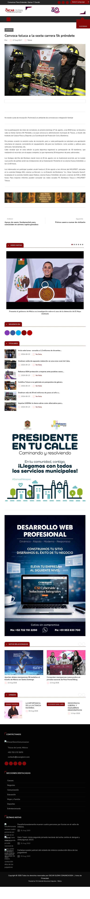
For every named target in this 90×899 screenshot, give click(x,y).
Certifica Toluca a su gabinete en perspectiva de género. (40, 382)
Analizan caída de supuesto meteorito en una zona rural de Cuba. (44, 361)
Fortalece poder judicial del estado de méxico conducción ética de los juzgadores (47, 851)
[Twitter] (63, 2)
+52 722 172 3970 (15, 752)
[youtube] (20, 763)
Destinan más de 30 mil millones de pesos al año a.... (39, 393)
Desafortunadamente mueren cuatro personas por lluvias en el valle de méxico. (48, 825)
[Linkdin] (67, 2)
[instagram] (24, 763)
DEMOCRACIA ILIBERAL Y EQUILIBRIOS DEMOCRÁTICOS (75, 706)
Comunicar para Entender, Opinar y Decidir (24, 2)
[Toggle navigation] (8, 19)
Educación (10, 352)
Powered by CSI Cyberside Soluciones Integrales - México (45, 881)
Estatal (9, 373)
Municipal (10, 384)
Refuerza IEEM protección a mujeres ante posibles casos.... (41, 371)
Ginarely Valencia (12, 704)
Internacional (12, 362)
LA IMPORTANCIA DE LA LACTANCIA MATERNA (33, 705)
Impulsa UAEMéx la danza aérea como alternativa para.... (40, 403)
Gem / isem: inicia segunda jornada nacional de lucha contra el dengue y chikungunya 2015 (48, 838)
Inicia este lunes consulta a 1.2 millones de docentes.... (40, 350)
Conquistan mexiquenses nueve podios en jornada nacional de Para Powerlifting (63, 678)
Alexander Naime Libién (56, 704)
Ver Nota (39, 354)
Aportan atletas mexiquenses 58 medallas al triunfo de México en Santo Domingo (22, 678)
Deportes (9, 30)
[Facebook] (59, 2)
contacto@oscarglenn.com (19, 757)
